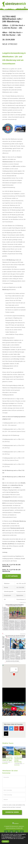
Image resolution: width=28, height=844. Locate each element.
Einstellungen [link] (8, 837)
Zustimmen (5, 841)
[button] (14, 674)
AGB (21, 828)
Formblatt (18, 828)
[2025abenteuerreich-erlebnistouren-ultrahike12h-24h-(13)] (20, 128)
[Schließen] (16, 669)
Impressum (21, 826)
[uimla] (7, 128)
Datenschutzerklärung (10, 828)
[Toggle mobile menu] (25, 7)
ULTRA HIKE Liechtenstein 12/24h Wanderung (18, 759)
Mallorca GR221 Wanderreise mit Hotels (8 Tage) (7, 758)
